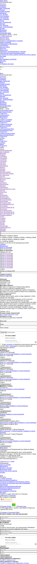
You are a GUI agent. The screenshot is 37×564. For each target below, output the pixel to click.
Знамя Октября (5, 11)
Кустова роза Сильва (7, 173)
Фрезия (2, 223)
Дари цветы (3, 448)
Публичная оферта (6, 489)
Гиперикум (3, 156)
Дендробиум (4, 166)
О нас (2, 57)
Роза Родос (3, 209)
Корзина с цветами (6, 468)
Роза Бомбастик (5, 198)
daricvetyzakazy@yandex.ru (8, 480)
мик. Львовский (5, 8)
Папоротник (4, 187)
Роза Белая (3, 195)
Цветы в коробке (5, 464)
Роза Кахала (4, 201)
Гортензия (3, 161)
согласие (9, 344)
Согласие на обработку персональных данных (15, 481)
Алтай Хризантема (6, 150)
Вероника (3, 153)
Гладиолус (3, 159)
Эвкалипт (3, 229)
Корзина (2, 169)
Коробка (2, 170)
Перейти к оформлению (7, 560)
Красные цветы (5, 47)
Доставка (3, 56)
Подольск (3, 4)
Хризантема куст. (5, 227)
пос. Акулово (4, 25)
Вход (1, 62)
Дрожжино (3, 30)
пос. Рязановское (5, 22)
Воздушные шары (6, 469)
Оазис (2, 181)
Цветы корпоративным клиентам (10, 486)
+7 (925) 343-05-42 (6, 36)
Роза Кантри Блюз (6, 199)
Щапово (2, 24)
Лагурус (2, 176)
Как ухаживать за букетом (8, 59)
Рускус (2, 216)
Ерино (2, 20)
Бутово (2, 28)
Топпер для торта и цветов (8, 471)
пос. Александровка (6, 27)
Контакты (3, 61)
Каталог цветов (5, 39)
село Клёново (4, 17)
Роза (1, 193)
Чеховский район (5, 33)
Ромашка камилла (6, 215)
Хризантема (4, 226)
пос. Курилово (4, 19)
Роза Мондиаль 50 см (7, 204)
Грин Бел (3, 162)
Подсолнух (3, 192)
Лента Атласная (5, 178)
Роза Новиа (3, 206)
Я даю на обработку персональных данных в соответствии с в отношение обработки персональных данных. (18, 346)
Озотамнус (3, 183)
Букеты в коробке (5, 42)
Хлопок (2, 224)
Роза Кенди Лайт (5, 203)
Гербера (2, 155)
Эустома (3, 230)
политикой (13, 346)
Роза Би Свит (4, 196)
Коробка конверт (5, 172)
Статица (2, 221)
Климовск (3, 7)
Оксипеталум (4, 184)
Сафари (2, 219)
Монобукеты (4, 466)
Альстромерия (4, 152)
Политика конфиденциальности (10, 488)
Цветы (2, 149)
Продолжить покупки (22, 563)
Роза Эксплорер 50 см (7, 212)
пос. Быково (4, 14)
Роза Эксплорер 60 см (7, 213)
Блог (1, 475)
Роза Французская (6, 210)
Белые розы (4, 50)
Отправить (3, 349)
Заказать (3, 546)
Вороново (3, 31)
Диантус (2, 167)
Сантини (3, 218)
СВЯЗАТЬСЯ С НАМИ (7, 461)
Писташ (2, 190)
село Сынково (4, 16)
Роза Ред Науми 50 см (7, 207)
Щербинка (3, 13)
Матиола (3, 179)
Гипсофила (3, 158)
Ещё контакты (4, 37)
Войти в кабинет (5, 555)
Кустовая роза (4, 175)
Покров (2, 10)
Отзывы (2, 472)
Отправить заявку (5, 521)
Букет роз (3, 48)
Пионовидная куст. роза (7, 189)
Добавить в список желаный (22, 354)
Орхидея (3, 186)
